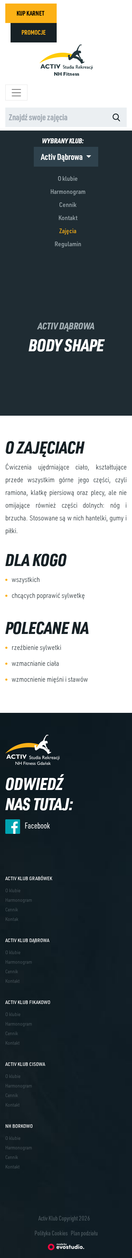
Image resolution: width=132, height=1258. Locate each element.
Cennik (67, 204)
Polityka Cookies (51, 1233)
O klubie (68, 178)
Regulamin (68, 244)
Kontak (11, 919)
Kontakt (67, 217)
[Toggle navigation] (16, 92)
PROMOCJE (33, 32)
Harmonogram (68, 191)
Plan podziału (84, 1233)
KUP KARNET (30, 13)
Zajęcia (67, 230)
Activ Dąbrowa (62, 156)
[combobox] (55, 117)
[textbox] (48, 117)
